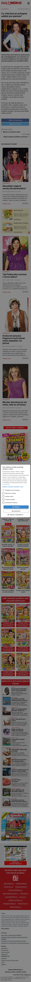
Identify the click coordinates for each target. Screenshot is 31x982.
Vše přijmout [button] (16, 507)
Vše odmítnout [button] (16, 511)
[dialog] (15, 491)
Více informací (6, 484)
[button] (15, 487)
